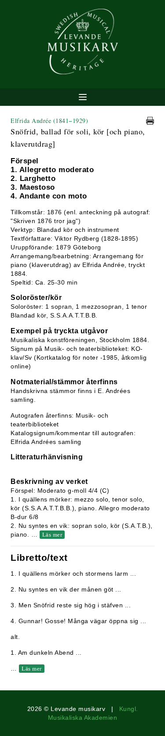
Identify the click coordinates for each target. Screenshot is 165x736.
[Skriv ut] (150, 120)
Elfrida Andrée (49, 120)
